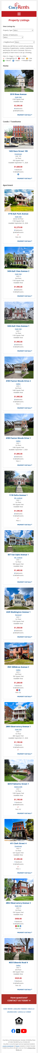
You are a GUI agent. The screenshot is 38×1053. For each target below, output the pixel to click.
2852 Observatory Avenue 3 (18, 903)
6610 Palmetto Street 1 (18, 784)
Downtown (18, 154)
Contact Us (21, 1012)
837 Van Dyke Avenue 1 (18, 554)
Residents (24, 1009)
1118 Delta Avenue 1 (18, 495)
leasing (17, 1046)
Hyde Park (18, 97)
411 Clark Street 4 (18, 843)
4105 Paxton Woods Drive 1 (18, 438)
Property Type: (8, 30)
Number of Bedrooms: (10, 35)
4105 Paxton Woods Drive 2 (18, 381)
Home (5, 1009)
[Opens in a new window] (13, 1031)
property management (8, 1046)
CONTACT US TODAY (17, 1000)
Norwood (18, 615)
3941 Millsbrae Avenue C (18, 667)
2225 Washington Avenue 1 (18, 612)
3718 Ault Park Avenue (18, 214)
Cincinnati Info (12, 1012)
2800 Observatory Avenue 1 (18, 726)
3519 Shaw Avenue (18, 94)
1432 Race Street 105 (18, 151)
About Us (31, 1009)
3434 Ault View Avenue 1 (18, 326)
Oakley (18, 384)
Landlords (16, 1009)
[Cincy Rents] (19, 6)
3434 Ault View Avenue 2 (18, 271)
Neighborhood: (9, 42)
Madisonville (18, 787)
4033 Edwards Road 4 (18, 962)
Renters (10, 1009)
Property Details (24, 115)
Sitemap (28, 1012)
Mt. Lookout (18, 498)
